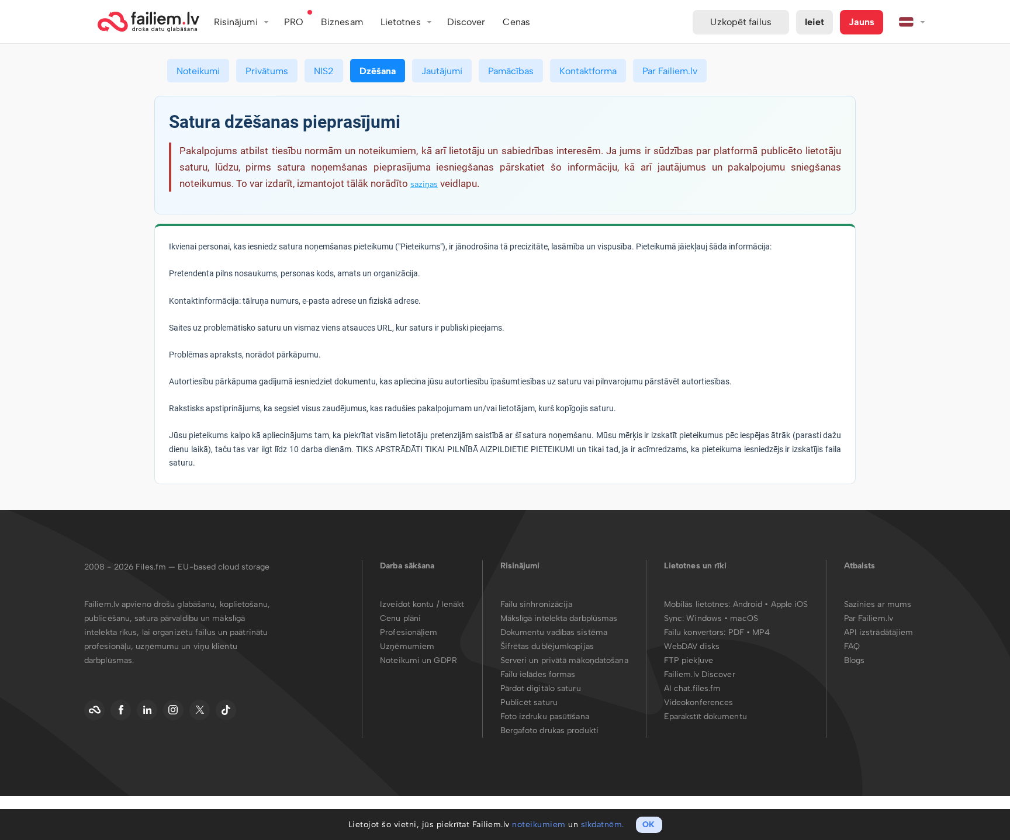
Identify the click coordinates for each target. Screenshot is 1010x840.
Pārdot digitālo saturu (540, 688)
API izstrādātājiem (879, 632)
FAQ (852, 646)
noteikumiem (539, 824)
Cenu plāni (400, 618)
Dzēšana (377, 71)
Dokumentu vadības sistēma (554, 632)
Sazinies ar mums (878, 604)
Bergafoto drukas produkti (549, 730)
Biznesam (342, 21)
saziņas (424, 184)
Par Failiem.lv (669, 71)
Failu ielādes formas (538, 674)
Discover (466, 21)
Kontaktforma (588, 71)
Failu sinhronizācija (536, 604)
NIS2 (324, 71)
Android (749, 604)
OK (648, 824)
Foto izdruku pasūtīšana (544, 716)
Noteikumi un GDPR (418, 660)
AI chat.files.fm (692, 688)
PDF (736, 632)
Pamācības (511, 71)
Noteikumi (198, 71)
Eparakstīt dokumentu (705, 716)
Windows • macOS (722, 618)
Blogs (854, 660)
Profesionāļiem (408, 632)
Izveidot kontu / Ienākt (422, 604)
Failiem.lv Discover (699, 674)
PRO (293, 21)
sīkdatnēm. (602, 824)
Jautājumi (441, 71)
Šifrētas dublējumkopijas (547, 646)
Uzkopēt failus (740, 21)
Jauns (861, 21)
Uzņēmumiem (407, 646)
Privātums (266, 71)
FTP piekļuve (688, 660)
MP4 (761, 632)
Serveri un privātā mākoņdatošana (564, 660)
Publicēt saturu (529, 702)
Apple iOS (789, 604)
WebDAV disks (692, 646)
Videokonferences (699, 702)
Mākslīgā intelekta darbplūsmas (559, 618)
